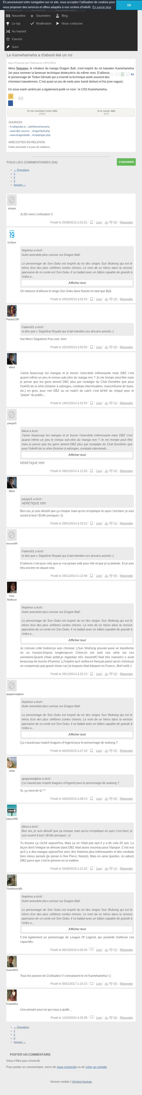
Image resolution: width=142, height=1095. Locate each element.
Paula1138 (12, 319)
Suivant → (20, 184)
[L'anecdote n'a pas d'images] (111, 74)
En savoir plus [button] (101, 7)
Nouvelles (19, 15)
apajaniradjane (15, 694)
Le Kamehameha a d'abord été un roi (39, 55)
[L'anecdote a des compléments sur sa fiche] (122, 74)
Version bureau (82, 1081)
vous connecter (67, 1067)
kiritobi (12, 208)
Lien (99, 222)
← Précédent (21, 169)
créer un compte (96, 1067)
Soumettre (43, 15)
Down (111, 222)
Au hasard (19, 31)
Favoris (17, 39)
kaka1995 (12, 818)
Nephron (27, 250)
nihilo (12, 770)
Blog (65, 15)
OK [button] (129, 5)
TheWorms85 (14, 888)
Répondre (126, 222)
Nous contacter (72, 23)
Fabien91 (28, 327)
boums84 (11, 543)
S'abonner (126, 161)
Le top (16, 23)
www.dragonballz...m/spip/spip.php (30, 134)
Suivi (15, 47)
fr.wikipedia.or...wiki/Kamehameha (30, 126)
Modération (43, 23)
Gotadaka (12, 1003)
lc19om (12, 242)
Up (106, 222)
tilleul (12, 367)
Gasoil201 (12, 969)
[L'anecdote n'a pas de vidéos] (117, 74)
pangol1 (12, 423)
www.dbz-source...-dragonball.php (30, 130)
